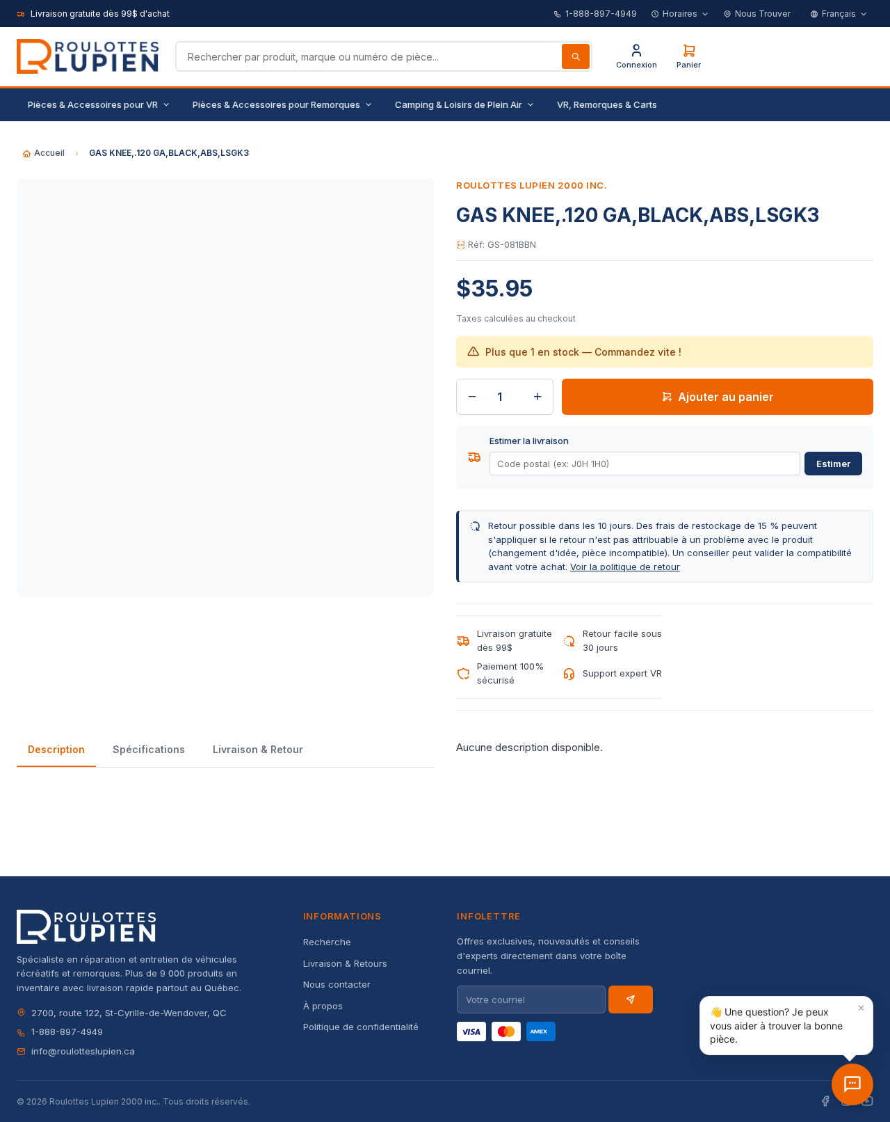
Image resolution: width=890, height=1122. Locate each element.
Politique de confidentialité (361, 1026)
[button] (786, 1025)
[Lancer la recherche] (576, 56)
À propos (323, 1005)
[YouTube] (867, 1101)
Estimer (833, 463)
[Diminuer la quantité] (472, 396)
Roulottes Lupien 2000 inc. (532, 185)
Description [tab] (56, 749)
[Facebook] (825, 1101)
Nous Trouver (763, 13)
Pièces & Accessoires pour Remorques (276, 104)
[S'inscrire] (630, 999)
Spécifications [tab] (149, 749)
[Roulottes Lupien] (852, 1084)
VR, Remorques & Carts (607, 104)
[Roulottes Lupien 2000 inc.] (88, 56)
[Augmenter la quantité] (537, 396)
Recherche (327, 941)
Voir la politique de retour (625, 566)
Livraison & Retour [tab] (258, 749)
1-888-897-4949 (601, 13)
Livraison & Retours (345, 963)
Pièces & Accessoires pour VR (93, 104)
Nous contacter (337, 984)
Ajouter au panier (726, 397)
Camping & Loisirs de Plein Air (458, 104)
